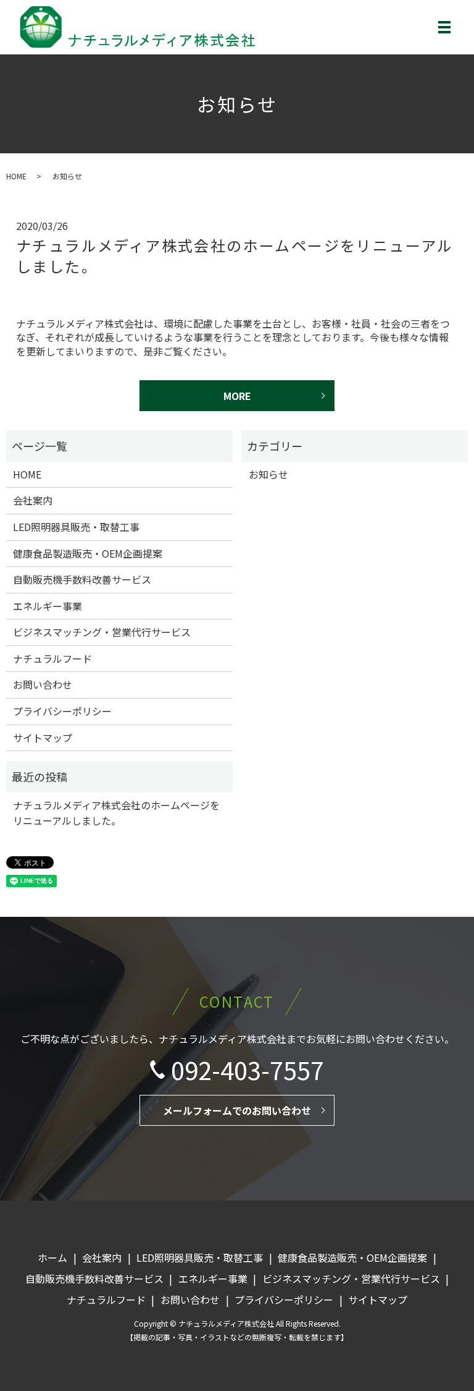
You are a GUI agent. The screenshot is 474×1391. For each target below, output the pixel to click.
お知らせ (268, 474)
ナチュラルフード (52, 658)
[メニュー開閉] (444, 27)
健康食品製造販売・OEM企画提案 (87, 553)
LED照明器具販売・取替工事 (76, 526)
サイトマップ (42, 737)
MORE (237, 395)
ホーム (52, 1257)
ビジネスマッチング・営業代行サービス (102, 631)
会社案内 (32, 500)
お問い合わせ (42, 684)
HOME (16, 176)
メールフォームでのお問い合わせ (237, 1110)
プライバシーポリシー (62, 711)
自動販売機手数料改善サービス (82, 579)
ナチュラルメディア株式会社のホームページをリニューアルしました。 (235, 255)
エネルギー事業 (47, 605)
